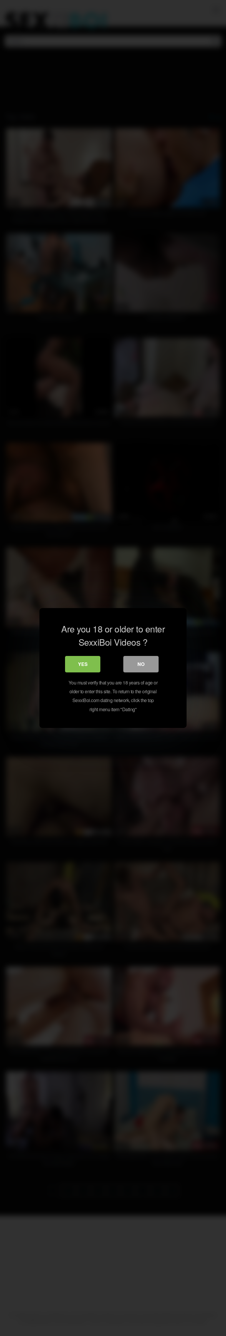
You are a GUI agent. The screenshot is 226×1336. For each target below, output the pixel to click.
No (140, 664)
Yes (83, 664)
